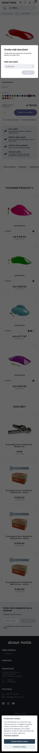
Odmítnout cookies (19, 747)
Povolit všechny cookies (19, 741)
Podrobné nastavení (11, 735)
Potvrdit (28, 72)
